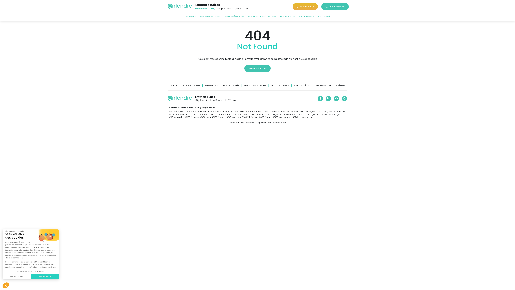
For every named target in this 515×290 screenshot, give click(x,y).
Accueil (174, 85)
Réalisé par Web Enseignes (241, 122)
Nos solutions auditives (262, 16)
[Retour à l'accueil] (180, 6)
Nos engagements (210, 16)
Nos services (287, 16)
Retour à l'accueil (257, 68)
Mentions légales (303, 85)
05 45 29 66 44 (337, 6)
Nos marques (211, 85)
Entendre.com (323, 85)
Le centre (190, 16)
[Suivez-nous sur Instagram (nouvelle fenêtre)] (344, 98)
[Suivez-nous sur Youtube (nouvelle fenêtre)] (336, 98)
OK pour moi (45, 276)
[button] (5, 285)
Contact (284, 85)
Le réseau (340, 85)
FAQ (273, 85)
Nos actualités (231, 85)
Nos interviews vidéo (255, 85)
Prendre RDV (307, 6)
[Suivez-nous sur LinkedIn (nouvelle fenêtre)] (328, 98)
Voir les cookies (16, 276)
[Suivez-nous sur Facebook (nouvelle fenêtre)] (320, 98)
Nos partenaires (191, 85)
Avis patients (306, 16)
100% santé (324, 16)
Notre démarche (234, 16)
